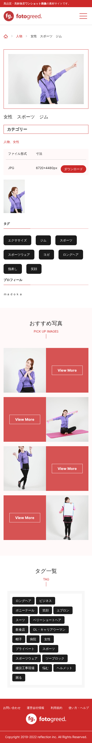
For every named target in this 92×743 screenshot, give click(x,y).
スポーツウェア (19, 254)
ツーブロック (55, 658)
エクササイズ (17, 240)
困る (19, 677)
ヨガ (46, 254)
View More (67, 370)
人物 (19, 36)
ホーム (7, 32)
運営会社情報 (35, 708)
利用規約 (56, 708)
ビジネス (45, 601)
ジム (43, 240)
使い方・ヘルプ (79, 708)
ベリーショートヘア (47, 620)
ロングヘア (71, 254)
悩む (45, 668)
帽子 (19, 639)
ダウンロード (73, 169)
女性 (16, 142)
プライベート (25, 649)
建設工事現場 (25, 668)
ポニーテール (25, 610)
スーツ (20, 620)
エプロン (63, 610)
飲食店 (20, 629)
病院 (33, 639)
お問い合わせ (12, 708)
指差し (12, 269)
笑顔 (34, 269)
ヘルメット (64, 668)
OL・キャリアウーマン (49, 629)
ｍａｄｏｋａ (13, 294)
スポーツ (66, 240)
